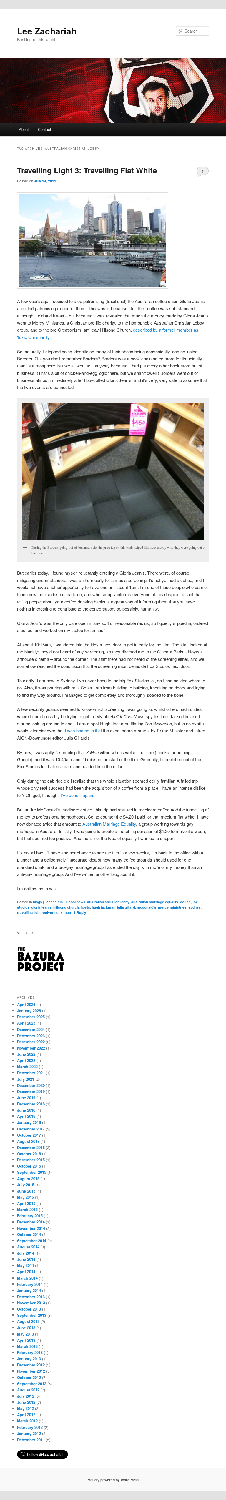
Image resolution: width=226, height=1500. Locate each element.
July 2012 (25, 1396)
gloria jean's (41, 907)
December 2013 (31, 1296)
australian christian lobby (108, 901)
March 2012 (27, 1420)
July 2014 (25, 1253)
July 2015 (25, 1185)
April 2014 (26, 1271)
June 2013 (26, 1328)
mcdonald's (146, 907)
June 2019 (26, 1097)
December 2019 (31, 1091)
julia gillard (126, 907)
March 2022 (27, 1066)
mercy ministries (172, 907)
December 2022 (31, 1042)
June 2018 (26, 1110)
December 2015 (31, 1160)
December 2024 (31, 1029)
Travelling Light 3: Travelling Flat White (87, 170)
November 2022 (31, 1048)
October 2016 (29, 1153)
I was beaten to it (81, 730)
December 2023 (31, 1035)
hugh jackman (103, 907)
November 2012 (31, 1371)
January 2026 (29, 1010)
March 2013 (27, 1346)
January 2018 (29, 1122)
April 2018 (26, 1116)
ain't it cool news (71, 901)
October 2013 (29, 1309)
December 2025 (31, 1017)
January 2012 (29, 1433)
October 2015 (29, 1166)
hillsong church (66, 907)
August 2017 (28, 1141)
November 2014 (31, 1228)
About (24, 129)
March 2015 (27, 1209)
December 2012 (31, 1365)
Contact (44, 129)
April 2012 (26, 1414)
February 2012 (30, 1427)
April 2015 (26, 1203)
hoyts (85, 907)
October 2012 (29, 1377)
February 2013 (30, 1352)
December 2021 (31, 1072)
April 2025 (26, 1023)
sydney (194, 907)
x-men (65, 912)
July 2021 (25, 1079)
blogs (37, 901)
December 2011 (31, 1439)
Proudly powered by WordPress (113, 1479)
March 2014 (27, 1278)
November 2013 (31, 1303)
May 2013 (25, 1334)
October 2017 (29, 1135)
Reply (80, 912)
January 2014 (29, 1290)
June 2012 (26, 1402)
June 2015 (26, 1191)
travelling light (29, 912)
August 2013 (28, 1321)
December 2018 (31, 1104)
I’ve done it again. (77, 795)
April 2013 (26, 1340)
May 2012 (25, 1408)
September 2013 (31, 1315)
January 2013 (29, 1358)
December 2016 (31, 1147)
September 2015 (31, 1172)
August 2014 (28, 1247)
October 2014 (29, 1234)
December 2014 (31, 1222)
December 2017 (31, 1129)
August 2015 (28, 1178)
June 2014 (26, 1259)
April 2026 (26, 1004)
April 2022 (26, 1060)
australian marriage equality (154, 901)
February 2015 (30, 1215)
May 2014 (25, 1265)
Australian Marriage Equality (109, 824)
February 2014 (30, 1284)
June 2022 (26, 1054)
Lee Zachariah (47, 30)
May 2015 (25, 1197)
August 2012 (28, 1390)
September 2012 (31, 1383)
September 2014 (31, 1240)
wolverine (50, 912)
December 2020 (31, 1085)
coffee (185, 901)
